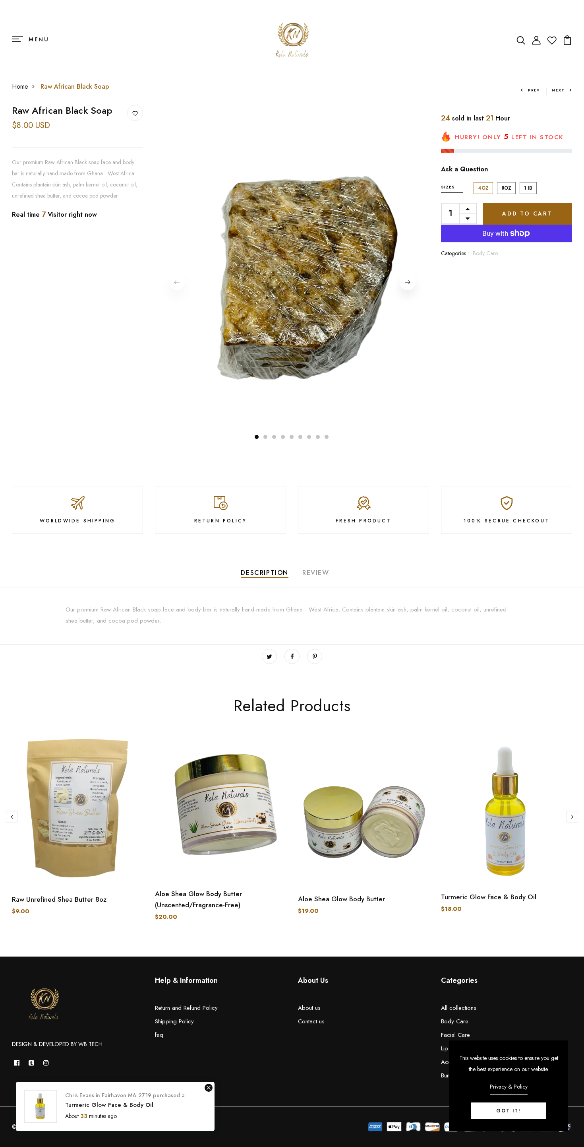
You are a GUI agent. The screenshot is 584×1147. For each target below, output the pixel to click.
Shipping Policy (174, 1021)
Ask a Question (464, 169)
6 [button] (300, 437)
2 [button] (265, 437)
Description (264, 572)
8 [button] (318, 437)
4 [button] (283, 437)
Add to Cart (527, 213)
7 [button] (309, 437)
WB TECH (90, 1044)
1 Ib (528, 188)
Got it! (508, 1110)
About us (309, 1007)
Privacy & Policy (509, 1087)
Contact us (311, 1021)
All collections (458, 1007)
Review (315, 572)
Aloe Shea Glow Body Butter (341, 899)
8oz (506, 188)
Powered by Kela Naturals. (90, 1127)
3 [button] (274, 437)
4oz (483, 188)
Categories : (455, 253)
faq (159, 1035)
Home (20, 86)
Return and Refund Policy (186, 1007)
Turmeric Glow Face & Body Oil (488, 897)
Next (558, 90)
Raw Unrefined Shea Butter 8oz (59, 899)
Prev (534, 90)
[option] (292, 275)
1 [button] (256, 437)
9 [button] (327, 437)
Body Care (485, 253)
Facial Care (455, 1035)
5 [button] (292, 437)
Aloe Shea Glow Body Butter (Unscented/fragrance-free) (198, 899)
